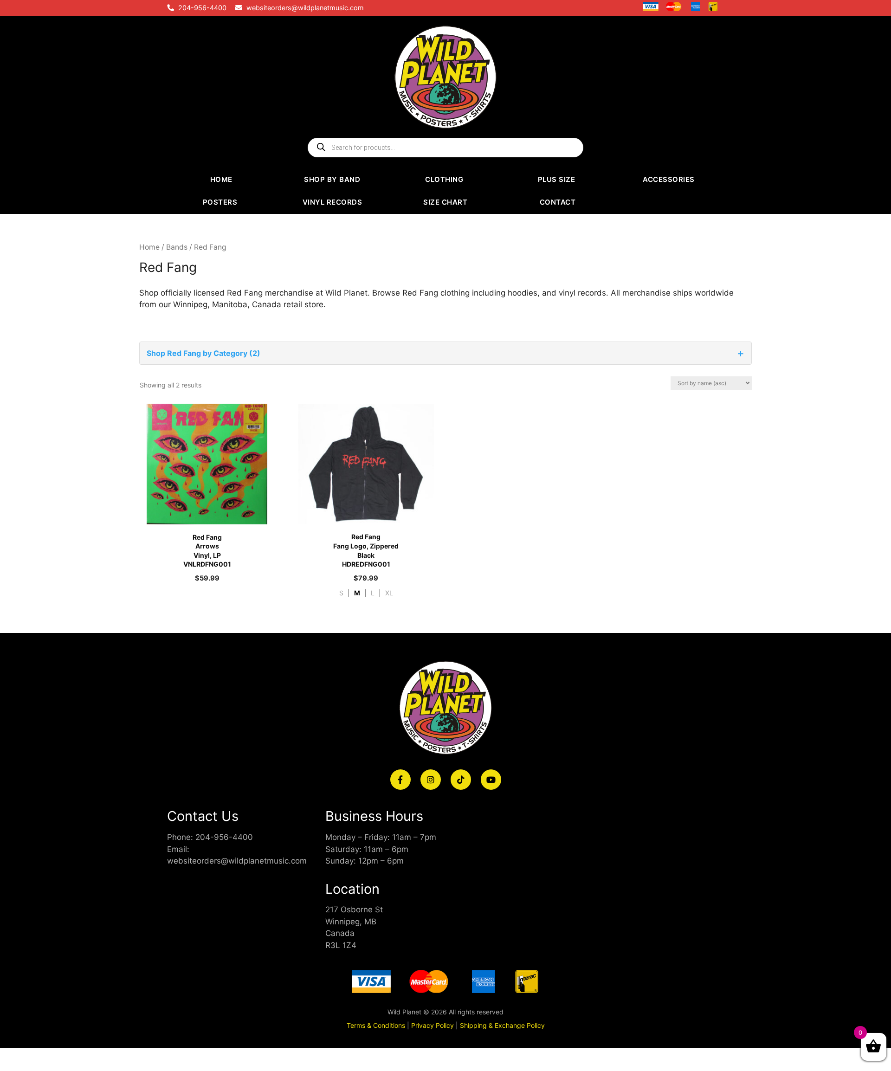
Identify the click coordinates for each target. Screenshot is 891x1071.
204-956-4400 (202, 8)
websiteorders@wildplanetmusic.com (305, 8)
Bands (176, 247)
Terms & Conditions (376, 1025)
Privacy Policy (432, 1025)
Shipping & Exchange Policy (502, 1025)
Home (149, 247)
